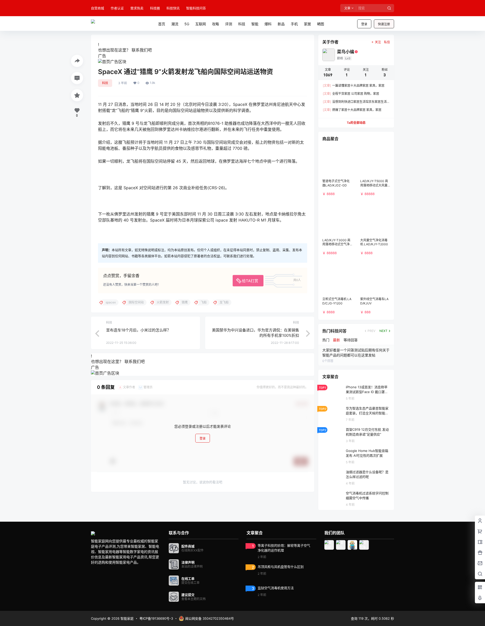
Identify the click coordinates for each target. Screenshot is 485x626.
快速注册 (384, 24)
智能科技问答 (196, 8)
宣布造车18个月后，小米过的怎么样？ (138, 330)
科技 (105, 83)
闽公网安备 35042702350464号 (209, 618)
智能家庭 (126, 618)
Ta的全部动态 (356, 123)
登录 (364, 24)
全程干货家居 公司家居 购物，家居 (351, 93)
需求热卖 (136, 8)
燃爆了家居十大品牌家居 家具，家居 (352, 110)
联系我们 (140, 50)
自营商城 (97, 8)
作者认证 (117, 8)
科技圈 (155, 8)
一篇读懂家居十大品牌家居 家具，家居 (353, 85)
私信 (387, 42)
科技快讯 (173, 8)
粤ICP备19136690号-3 (156, 618)
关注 (378, 42)
